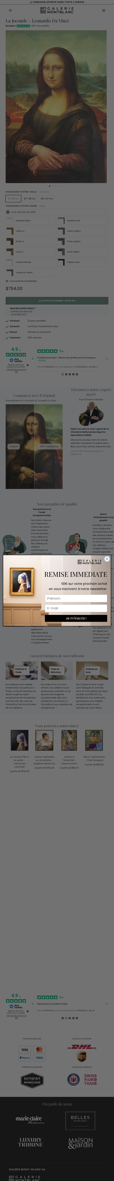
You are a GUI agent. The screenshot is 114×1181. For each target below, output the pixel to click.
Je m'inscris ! (76, 618)
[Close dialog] (107, 558)
